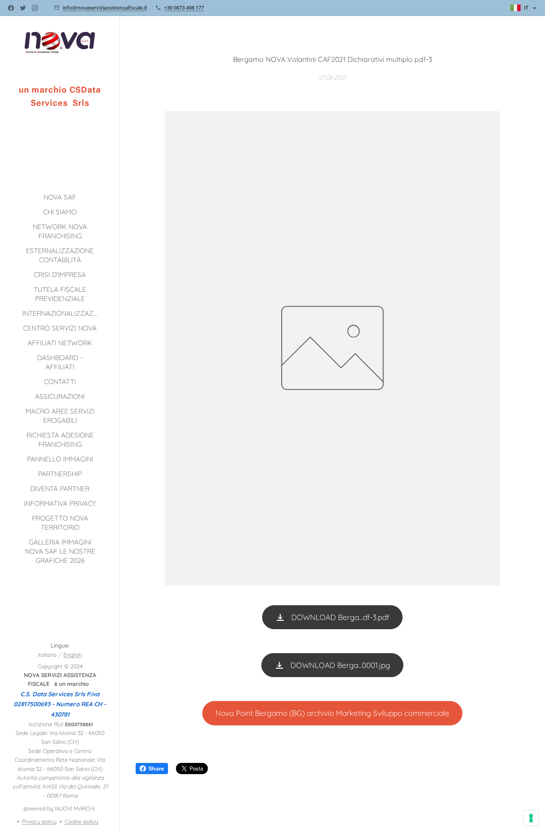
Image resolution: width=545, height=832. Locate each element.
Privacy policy (39, 821)
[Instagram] (35, 8)
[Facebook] (11, 8)
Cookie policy (81, 821)
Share (156, 768)
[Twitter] (23, 8)
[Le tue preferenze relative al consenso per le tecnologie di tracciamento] (531, 818)
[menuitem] (59, 197)
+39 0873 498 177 (184, 7)
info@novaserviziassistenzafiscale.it (105, 7)
